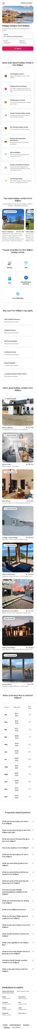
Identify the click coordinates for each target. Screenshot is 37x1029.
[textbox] (10, 43)
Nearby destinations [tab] (8, 991)
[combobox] (18, 36)
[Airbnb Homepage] (3, 3)
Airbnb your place (26, 3)
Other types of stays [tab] (23, 991)
